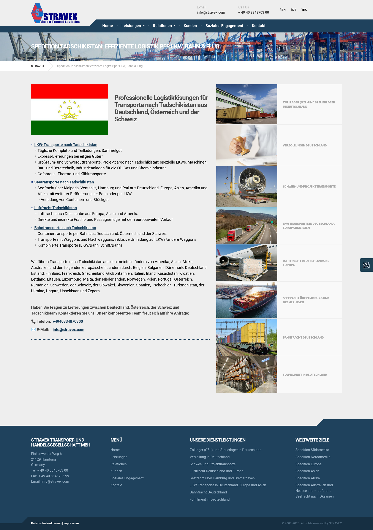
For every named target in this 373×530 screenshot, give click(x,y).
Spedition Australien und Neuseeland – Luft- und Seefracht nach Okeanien (315, 490)
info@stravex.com (68, 329)
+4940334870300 (68, 321)
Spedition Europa (309, 464)
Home (107, 25)
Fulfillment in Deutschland (210, 499)
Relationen (162, 25)
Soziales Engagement (224, 25)
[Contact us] (366, 265)
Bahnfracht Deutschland (208, 492)
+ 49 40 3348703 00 (52, 470)
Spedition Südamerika (312, 450)
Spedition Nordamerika (313, 457)
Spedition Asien (307, 471)
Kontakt (259, 25)
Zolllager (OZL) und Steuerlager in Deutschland (225, 450)
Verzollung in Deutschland (210, 457)
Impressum (71, 523)
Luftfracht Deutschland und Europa (216, 471)
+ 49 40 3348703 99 (53, 476)
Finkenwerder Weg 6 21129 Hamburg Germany (46, 459)
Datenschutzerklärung (46, 523)
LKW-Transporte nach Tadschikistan (65, 144)
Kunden (190, 25)
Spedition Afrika (308, 478)
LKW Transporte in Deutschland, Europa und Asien (228, 485)
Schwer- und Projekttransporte (212, 464)
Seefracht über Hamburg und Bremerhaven (222, 478)
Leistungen (131, 25)
